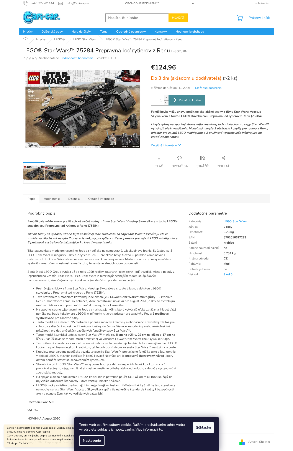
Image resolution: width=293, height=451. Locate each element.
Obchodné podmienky (142, 3)
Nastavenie (92, 440)
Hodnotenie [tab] (52, 199)
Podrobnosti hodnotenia (77, 58)
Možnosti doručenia (208, 88)
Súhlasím (203, 427)
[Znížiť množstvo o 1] (166, 102)
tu (160, 429)
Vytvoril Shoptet (259, 442)
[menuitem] (28, 31)
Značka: (106, 58)
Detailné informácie (164, 145)
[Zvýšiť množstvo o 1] (166, 97)
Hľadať (178, 18)
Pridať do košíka (190, 100)
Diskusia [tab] (74, 199)
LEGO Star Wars (235, 221)
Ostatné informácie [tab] (101, 199)
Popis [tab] (31, 199)
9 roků (228, 274)
